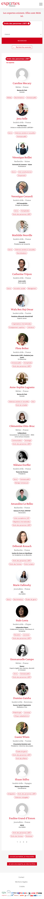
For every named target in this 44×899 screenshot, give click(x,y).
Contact (21, 877)
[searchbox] (22, 28)
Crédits (22, 886)
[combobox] (22, 26)
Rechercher (22, 41)
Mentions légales (21, 882)
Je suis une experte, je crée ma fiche (22, 864)
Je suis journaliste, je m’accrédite (22, 857)
